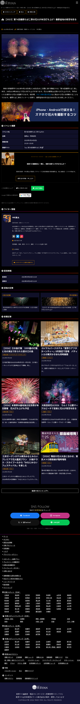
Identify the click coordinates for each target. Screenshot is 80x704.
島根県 (38, 606)
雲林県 (38, 644)
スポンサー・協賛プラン (11, 559)
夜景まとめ (40, 657)
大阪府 (38, 603)
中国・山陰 (39, 621)
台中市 (69, 629)
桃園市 (27, 629)
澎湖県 (27, 634)
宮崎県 (27, 611)
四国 (52, 621)
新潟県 (6, 600)
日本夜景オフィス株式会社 (34, 697)
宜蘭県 (6, 634)
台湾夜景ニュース (49, 663)
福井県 (59, 600)
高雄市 (17, 631)
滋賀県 (69, 603)
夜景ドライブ (29, 671)
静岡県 (17, 603)
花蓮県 (17, 634)
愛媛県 (27, 609)
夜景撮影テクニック (31, 678)
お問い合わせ (7, 571)
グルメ (12, 663)
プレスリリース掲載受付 (11, 562)
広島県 (59, 606)
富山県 (38, 600)
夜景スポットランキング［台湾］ (17, 639)
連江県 (48, 634)
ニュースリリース (9, 581)
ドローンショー (69, 660)
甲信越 (53, 619)
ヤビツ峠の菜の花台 (43, 94)
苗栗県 (69, 631)
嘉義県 (48, 644)
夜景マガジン (8, 678)
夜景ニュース (29, 657)
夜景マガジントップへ (40, 491)
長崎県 (69, 609)
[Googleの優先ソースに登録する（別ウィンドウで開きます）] (25, 195)
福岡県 (48, 609)
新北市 (17, 629)
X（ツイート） (23, 188)
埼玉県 (59, 598)
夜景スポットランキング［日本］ (17, 616)
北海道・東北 (8, 619)
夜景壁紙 (19, 678)
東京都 (38, 598)
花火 (66, 657)
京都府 (48, 603)
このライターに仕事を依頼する (24, 262)
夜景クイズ (58, 657)
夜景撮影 (49, 657)
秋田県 (48, 595)
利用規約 (6, 548)
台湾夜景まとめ (63, 663)
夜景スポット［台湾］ (12, 626)
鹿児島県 (39, 611)
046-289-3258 (38, 694)
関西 (21, 621)
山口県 (69, 606)
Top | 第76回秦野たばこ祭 (33, 147)
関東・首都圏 (40, 619)
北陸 (68, 619)
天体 (78, 660)
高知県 (38, 609)
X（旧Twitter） (26, 522)
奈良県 (6, 606)
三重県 (27, 603)
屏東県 (27, 631)
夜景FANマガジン (11, 654)
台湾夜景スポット (35, 663)
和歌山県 (18, 606)
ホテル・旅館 (22, 663)
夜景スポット (8, 657)
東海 (5, 621)
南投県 (59, 631)
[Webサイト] (13, 236)
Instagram (56, 515)
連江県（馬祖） (51, 647)
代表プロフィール (9, 545)
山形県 (59, 595)
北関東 (22, 619)
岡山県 (48, 606)
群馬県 (27, 598)
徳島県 (6, 609)
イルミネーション (33, 660)
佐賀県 (59, 609)
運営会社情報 (7, 542)
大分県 (17, 611)
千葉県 (69, 598)
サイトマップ (7, 588)
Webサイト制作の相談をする (13, 579)
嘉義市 (6, 650)
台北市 (6, 629)
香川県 (17, 609)
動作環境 (6, 585)
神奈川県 (49, 598)
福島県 (69, 595)
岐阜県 (6, 603)
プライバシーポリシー (10, 554)
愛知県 (69, 600)
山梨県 (17, 600)
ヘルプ (5, 551)
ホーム (5, 536)
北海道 (6, 595)
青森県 (17, 595)
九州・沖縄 (70, 621)
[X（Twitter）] (17, 236)
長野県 (27, 600)
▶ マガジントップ (9, 12)
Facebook (26, 515)
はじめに (6, 539)
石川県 (48, 600)
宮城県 (38, 595)
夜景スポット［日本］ (12, 592)
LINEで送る (38, 188)
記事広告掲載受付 (9, 565)
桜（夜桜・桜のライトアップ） (14, 660)
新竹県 (59, 629)
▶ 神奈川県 (31, 12)
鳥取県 (27, 606)
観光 (5, 663)
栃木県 (17, 598)
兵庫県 (59, 603)
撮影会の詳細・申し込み (25, 178)
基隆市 (38, 629)
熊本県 (6, 611)
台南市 (6, 631)
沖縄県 (48, 611)
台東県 (38, 631)
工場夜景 (19, 657)
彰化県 (48, 631)
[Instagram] (21, 236)
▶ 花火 (21, 12)
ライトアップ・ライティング (51, 660)
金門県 (38, 634)
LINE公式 (57, 522)
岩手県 (27, 595)
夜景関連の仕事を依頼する (12, 576)
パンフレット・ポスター (11, 568)
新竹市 (48, 629)
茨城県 (6, 598)
